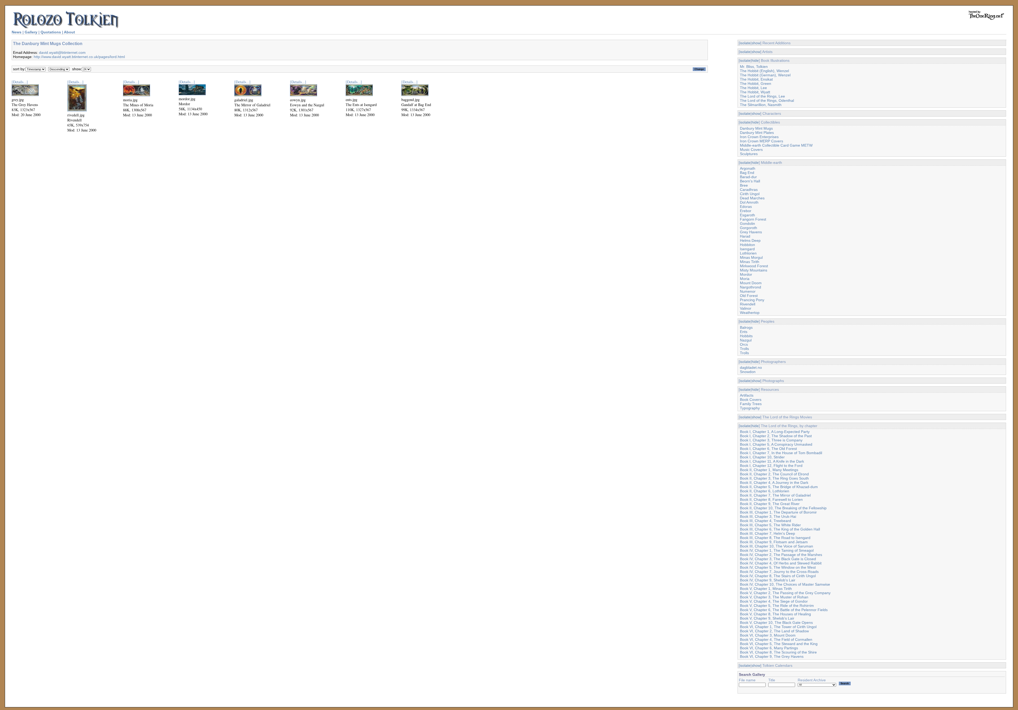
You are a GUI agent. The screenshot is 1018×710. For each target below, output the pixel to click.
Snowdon (748, 372)
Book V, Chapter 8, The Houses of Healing (775, 614)
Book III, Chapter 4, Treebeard (765, 521)
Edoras (746, 206)
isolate (745, 43)
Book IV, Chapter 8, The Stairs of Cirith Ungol (778, 576)
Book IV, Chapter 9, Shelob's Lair (767, 580)
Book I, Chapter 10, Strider (762, 457)
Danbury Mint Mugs (756, 128)
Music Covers (751, 149)
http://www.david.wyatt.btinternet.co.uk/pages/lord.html (79, 57)
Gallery (31, 32)
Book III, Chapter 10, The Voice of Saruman (776, 546)
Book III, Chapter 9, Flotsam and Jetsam (774, 542)
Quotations (51, 32)
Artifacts (746, 395)
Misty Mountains (753, 270)
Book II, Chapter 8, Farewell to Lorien (771, 499)
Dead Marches (752, 198)
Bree (744, 185)
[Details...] (20, 81)
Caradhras (749, 189)
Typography (750, 408)
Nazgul (746, 340)
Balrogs (746, 327)
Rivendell (747, 304)
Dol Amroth (749, 202)
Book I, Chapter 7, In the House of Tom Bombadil (781, 453)
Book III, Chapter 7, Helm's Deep (767, 533)
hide (755, 60)
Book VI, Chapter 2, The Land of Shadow (774, 631)
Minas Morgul (751, 257)
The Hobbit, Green (755, 83)
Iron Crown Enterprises (759, 137)
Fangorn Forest (753, 219)
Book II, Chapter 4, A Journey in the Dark (774, 482)
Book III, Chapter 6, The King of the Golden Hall (780, 529)
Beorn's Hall (750, 181)
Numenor (748, 291)
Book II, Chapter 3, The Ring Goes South (774, 478)
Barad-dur (748, 177)
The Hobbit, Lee (753, 88)
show (756, 43)
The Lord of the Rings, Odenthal (767, 100)
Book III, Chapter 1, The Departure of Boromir (778, 512)
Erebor (745, 211)
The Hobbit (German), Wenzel (765, 75)
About (69, 32)
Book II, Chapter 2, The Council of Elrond (774, 474)
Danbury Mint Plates (757, 132)
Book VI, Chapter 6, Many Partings (769, 648)
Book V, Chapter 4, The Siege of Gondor (774, 601)
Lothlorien (748, 253)
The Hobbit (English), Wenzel (764, 71)
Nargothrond (750, 287)
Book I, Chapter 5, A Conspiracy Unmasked (776, 444)
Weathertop (750, 312)
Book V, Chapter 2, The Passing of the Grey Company (785, 593)
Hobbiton (747, 245)
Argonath (747, 168)
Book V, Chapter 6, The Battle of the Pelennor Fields (784, 610)
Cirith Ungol (750, 194)
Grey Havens (751, 232)
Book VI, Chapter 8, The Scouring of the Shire (778, 652)
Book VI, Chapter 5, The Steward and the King (779, 644)
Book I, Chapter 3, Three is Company (771, 440)
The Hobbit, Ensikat (756, 79)
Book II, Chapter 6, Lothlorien (764, 491)
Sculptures (749, 154)
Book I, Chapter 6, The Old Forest (768, 448)
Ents (743, 332)
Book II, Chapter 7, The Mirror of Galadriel (775, 495)
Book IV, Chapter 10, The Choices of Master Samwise (785, 584)
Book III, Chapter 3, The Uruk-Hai (768, 516)
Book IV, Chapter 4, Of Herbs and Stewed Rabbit (781, 563)
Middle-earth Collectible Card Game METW (776, 145)
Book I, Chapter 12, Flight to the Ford (771, 465)
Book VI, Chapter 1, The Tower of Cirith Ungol (778, 627)
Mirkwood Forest (754, 266)
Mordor (746, 274)
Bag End (747, 172)
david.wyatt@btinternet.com (62, 52)
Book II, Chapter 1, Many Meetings (769, 470)
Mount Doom (751, 283)
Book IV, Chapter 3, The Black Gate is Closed (778, 559)
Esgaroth (747, 215)
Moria (744, 279)
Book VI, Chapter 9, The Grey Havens (772, 656)
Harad (745, 236)
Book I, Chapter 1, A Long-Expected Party (775, 431)
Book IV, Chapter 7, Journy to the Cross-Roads (779, 571)
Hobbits (746, 336)
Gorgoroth (748, 228)
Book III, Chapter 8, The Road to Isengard (775, 538)
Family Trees (751, 404)
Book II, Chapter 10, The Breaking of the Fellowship (783, 508)
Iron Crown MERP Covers (761, 141)
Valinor (745, 308)
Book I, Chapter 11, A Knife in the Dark (772, 461)
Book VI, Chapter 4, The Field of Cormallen (776, 639)
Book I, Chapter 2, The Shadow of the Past (776, 436)
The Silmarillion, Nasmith (761, 105)
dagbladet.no (751, 367)
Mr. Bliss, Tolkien (754, 66)
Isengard (747, 249)
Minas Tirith (749, 262)
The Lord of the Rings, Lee (762, 96)
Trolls (744, 349)
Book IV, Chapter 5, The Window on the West (778, 567)
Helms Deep (750, 240)
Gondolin (747, 223)
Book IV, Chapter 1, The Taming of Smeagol (777, 550)
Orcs (744, 344)
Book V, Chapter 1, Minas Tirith (766, 588)
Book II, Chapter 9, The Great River (770, 504)
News (16, 32)
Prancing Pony (752, 300)
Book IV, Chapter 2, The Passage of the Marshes (781, 555)
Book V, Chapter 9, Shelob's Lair (767, 618)
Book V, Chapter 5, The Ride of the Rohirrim (777, 605)
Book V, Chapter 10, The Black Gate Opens (776, 622)
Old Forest (749, 295)
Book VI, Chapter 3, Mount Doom (768, 635)
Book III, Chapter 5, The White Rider (770, 525)
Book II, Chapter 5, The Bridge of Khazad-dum (779, 487)
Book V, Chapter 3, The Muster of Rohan (774, 597)
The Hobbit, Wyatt (755, 92)
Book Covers (750, 399)
